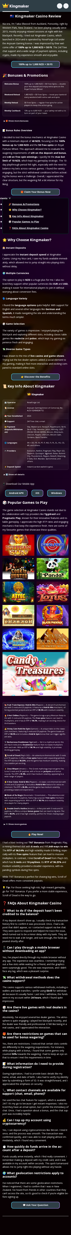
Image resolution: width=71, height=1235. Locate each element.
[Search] (59, 6)
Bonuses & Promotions (25, 204)
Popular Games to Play (25, 221)
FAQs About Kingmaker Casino (30, 228)
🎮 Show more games (16, 824)
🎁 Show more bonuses (17, 121)
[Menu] (66, 6)
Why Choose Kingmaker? (27, 209)
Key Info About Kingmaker (28, 216)
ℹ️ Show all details (15, 474)
